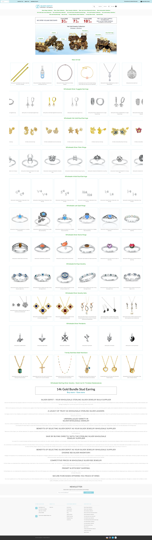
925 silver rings (50, 402)
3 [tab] (77, 52)
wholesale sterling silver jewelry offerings (93, 480)
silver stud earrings (71, 404)
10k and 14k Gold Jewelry (81, 446)
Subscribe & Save (146, 1)
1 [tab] (74, 52)
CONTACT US (20, 1)
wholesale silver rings (79, 455)
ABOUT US (27, 1)
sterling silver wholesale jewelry (23, 408)
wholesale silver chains (68, 455)
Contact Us (123, 446)
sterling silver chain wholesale (61, 402)
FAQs (119, 446)
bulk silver (96, 408)
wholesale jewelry (128, 408)
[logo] (44, 6)
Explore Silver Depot (142, 444)
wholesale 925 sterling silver (44, 463)
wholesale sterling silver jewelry (35, 402)
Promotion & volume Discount (130, 1)
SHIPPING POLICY (34, 1)
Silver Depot (45, 478)
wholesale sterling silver (86, 408)
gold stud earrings (80, 404)
